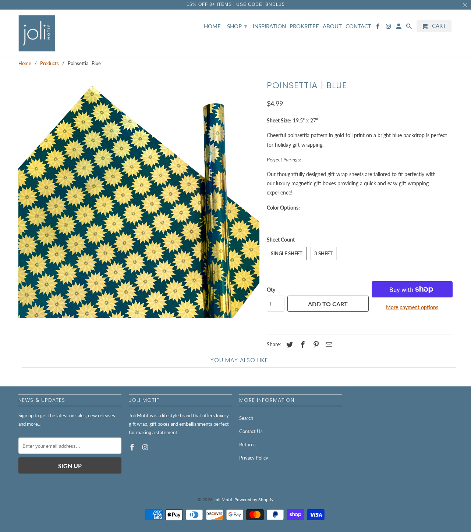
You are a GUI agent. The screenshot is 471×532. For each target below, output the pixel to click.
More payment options (412, 307)
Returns (247, 444)
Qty (271, 289)
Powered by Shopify (253, 499)
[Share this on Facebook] (302, 344)
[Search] (409, 27)
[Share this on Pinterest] (315, 344)
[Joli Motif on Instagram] (146, 447)
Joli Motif (223, 499)
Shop (237, 26)
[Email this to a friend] (328, 344)
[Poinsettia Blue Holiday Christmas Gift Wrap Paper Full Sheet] (138, 197)
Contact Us (251, 431)
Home (212, 26)
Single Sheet (286, 253)
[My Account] (399, 27)
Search (246, 418)
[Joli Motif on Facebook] (133, 447)
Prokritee (304, 26)
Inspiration (269, 26)
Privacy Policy (253, 458)
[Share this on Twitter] (288, 344)
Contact (358, 26)
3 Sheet (323, 253)
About (332, 26)
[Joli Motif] (36, 33)
